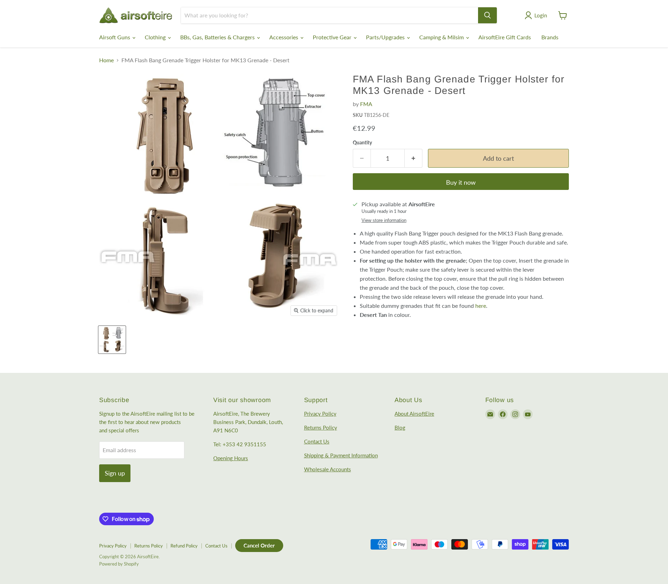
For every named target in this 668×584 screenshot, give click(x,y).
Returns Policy (320, 427)
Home (106, 60)
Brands (549, 37)
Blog (400, 427)
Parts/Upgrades (386, 37)
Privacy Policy (320, 413)
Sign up (115, 473)
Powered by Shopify (119, 564)
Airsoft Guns (115, 37)
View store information (383, 220)
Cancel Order (259, 545)
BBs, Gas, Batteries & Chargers (218, 37)
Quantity (362, 142)
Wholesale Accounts (327, 469)
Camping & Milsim (442, 37)
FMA (366, 104)
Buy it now (461, 182)
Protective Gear (333, 37)
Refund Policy (184, 546)
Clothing (156, 37)
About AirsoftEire (414, 413)
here (480, 305)
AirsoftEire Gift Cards (504, 37)
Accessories (284, 37)
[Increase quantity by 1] (413, 158)
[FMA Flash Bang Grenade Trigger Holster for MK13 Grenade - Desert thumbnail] (112, 339)
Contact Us (316, 441)
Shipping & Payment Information (341, 455)
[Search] (487, 15)
